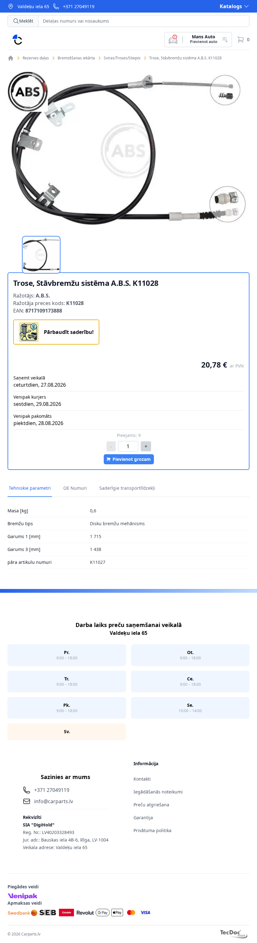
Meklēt (26, 21)
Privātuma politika (152, 830)
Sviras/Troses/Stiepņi (122, 58)
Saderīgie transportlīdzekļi (127, 488)
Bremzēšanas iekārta (76, 58)
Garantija (143, 817)
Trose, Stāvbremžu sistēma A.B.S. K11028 (185, 58)
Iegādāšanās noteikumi (158, 792)
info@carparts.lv (53, 801)
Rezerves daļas (36, 58)
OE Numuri (75, 488)
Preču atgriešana (151, 805)
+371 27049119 (78, 6)
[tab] (41, 254)
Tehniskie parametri (30, 488)
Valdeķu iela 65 (33, 6)
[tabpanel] (128, 150)
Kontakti (142, 779)
